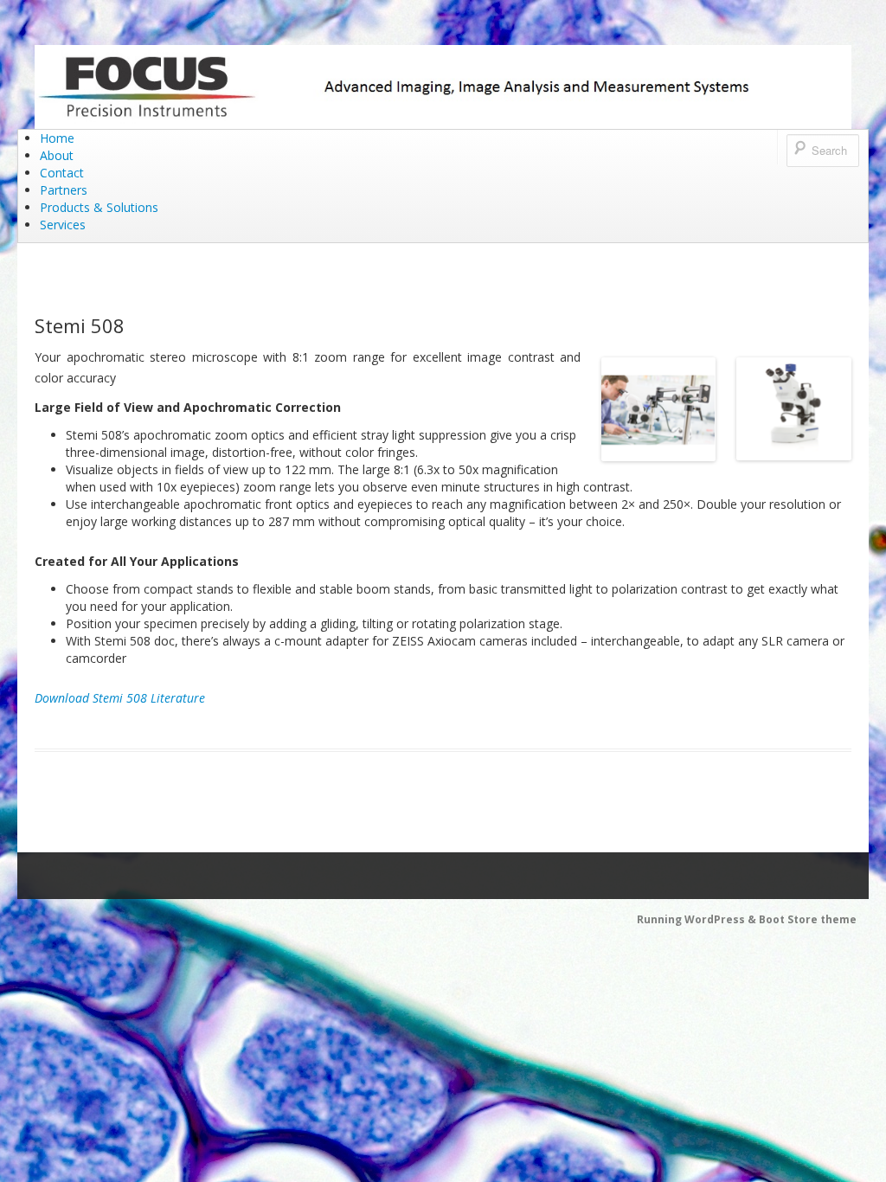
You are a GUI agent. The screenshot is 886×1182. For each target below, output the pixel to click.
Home (57, 138)
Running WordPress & (698, 919)
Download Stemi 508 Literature (120, 698)
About (57, 155)
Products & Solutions (99, 207)
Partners (63, 190)
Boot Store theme (808, 919)
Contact (62, 172)
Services (63, 224)
